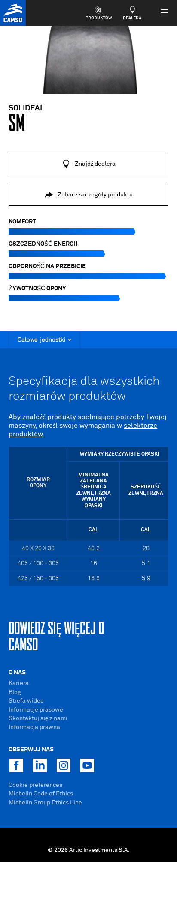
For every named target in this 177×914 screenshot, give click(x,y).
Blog (15, 692)
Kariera (19, 683)
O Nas (17, 673)
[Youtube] (87, 765)
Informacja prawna (34, 727)
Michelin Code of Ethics (41, 794)
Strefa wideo (26, 701)
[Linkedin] (40, 765)
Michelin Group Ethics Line (45, 803)
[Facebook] (16, 765)
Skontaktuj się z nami (38, 718)
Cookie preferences (35, 785)
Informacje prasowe (36, 710)
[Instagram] (63, 765)
